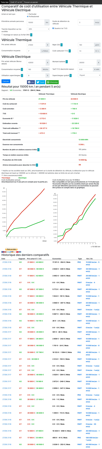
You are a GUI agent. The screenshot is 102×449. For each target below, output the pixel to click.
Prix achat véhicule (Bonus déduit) (11, 62)
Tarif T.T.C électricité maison (63, 69)
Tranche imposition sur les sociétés (11, 30)
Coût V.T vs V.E (16, 2)
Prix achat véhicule (8, 44)
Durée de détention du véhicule (60, 22)
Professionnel (34, 16)
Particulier (32, 14)
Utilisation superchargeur (11, 75)
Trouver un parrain (31, 2)
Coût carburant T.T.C (61, 51)
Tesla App (4, 2)
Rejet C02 (57, 45)
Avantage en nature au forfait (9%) (17, 35)
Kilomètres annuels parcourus (12, 21)
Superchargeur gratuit (61, 75)
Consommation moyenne (10, 51)
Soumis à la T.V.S (60, 28)
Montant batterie (59, 61)
